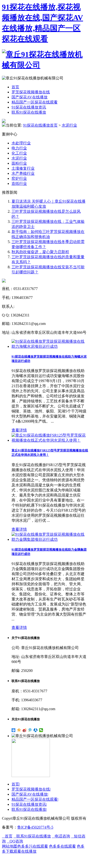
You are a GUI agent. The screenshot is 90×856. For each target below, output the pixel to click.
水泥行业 (69, 125)
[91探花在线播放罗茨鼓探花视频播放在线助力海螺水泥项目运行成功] (50, 346)
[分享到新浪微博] (25, 730)
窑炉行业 (19, 178)
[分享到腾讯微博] (30, 730)
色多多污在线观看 (32, 846)
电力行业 (19, 148)
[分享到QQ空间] (19, 730)
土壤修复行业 (23, 168)
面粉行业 (19, 163)
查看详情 (19, 430)
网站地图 (9, 846)
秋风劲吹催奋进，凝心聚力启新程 (40, 252)
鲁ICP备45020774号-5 (35, 827)
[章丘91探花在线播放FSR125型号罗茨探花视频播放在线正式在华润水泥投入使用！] (50, 440)
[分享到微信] (41, 730)
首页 (15, 87)
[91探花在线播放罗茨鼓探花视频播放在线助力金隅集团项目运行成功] (50, 539)
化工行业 (19, 153)
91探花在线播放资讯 (29, 107)
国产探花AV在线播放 (30, 97)
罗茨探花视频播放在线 (31, 92)
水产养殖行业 (23, 173)
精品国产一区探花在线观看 (35, 102)
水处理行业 (21, 143)
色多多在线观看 (62, 846)
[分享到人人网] (36, 730)
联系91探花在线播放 (29, 112)
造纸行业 (19, 183)
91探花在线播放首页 (40, 125)
